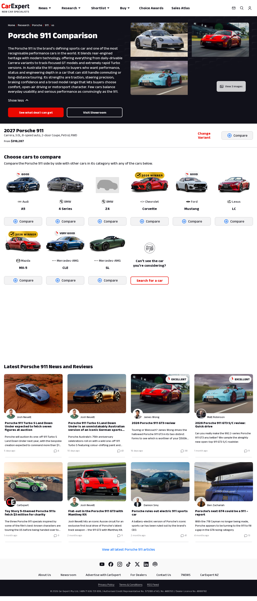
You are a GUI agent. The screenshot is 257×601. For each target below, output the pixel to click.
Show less (16, 100)
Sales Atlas (180, 8)
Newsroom (68, 575)
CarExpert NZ (209, 575)
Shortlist (98, 8)
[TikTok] (128, 564)
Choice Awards (151, 8)
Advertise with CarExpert (103, 575)
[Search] (242, 8)
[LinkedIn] (146, 564)
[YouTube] (102, 564)
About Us (44, 575)
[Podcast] (155, 564)
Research (69, 8)
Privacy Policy (106, 584)
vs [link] (52, 25)
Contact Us (163, 575)
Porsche (37, 25)
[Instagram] (119, 564)
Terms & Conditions (130, 584)
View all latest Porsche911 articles (128, 549)
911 (47, 25)
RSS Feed (153, 584)
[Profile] (250, 8)
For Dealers (139, 575)
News (43, 8)
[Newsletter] (234, 8)
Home (11, 25)
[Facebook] (110, 564)
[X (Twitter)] (137, 564)
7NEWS (186, 575)
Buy (123, 8)
